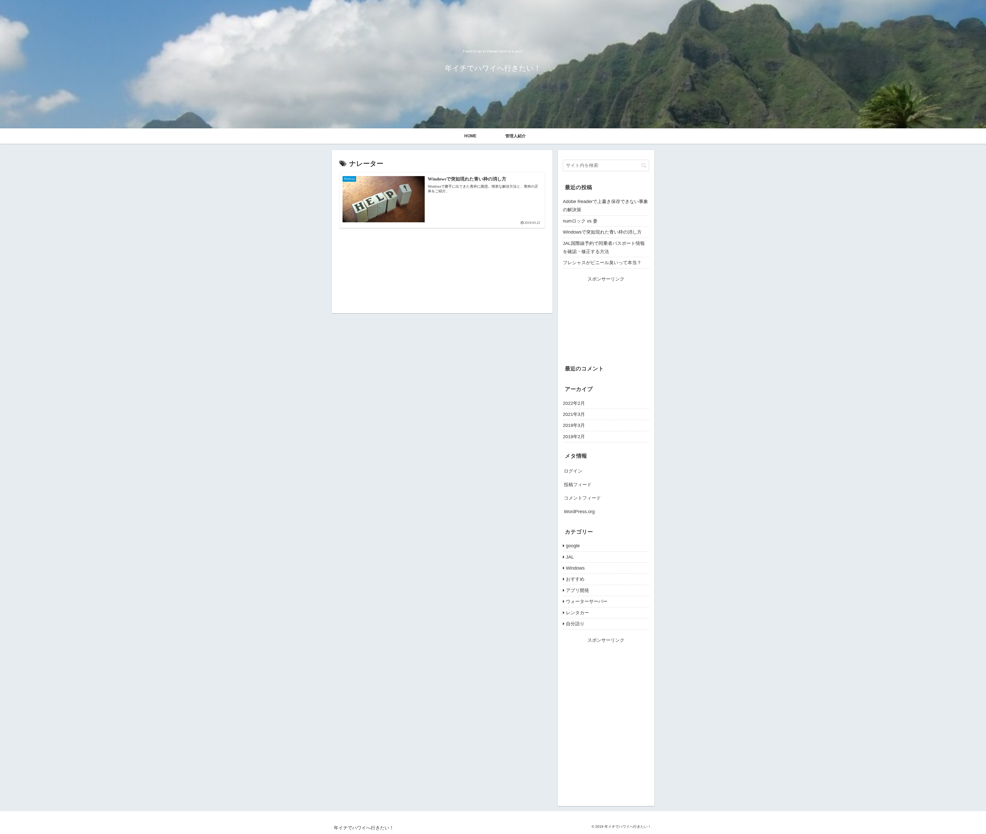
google (573, 545)
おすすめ (575, 579)
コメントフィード (582, 498)
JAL (570, 557)
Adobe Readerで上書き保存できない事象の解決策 (605, 205)
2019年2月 (574, 436)
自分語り (575, 623)
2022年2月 (574, 403)
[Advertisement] (442, 260)
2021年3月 (574, 414)
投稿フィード (578, 484)
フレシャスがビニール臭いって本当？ (602, 262)
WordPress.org (579, 511)
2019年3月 (574, 425)
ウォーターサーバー (587, 601)
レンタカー (577, 612)
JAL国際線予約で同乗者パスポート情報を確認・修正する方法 (604, 247)
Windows (575, 568)
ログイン (573, 471)
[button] (643, 165)
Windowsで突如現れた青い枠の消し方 (602, 232)
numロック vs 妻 (580, 221)
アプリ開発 (577, 590)
